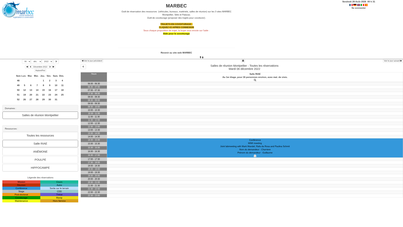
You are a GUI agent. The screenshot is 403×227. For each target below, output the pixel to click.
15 (43, 90)
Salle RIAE (255, 74)
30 (49, 99)
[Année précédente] (27, 67)
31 (56, 99)
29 (43, 99)
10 (56, 85)
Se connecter (359, 8)
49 (18, 85)
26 (24, 99)
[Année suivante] (53, 67)
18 (62, 90)
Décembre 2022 (40, 67)
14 (37, 90)
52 (18, 99)
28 (37, 99)
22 (43, 94)
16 (49, 90)
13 (31, 90)
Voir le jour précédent (92, 61)
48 (18, 80)
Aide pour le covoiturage (176, 33)
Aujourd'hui (40, 70)
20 (31, 94)
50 (18, 90)
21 (37, 94)
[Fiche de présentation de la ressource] (255, 80)
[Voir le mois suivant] (50, 67)
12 (24, 90)
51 (18, 94)
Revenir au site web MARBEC (176, 52)
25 (62, 94)
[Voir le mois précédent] (31, 67)
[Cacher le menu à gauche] (83, 66)
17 (56, 90)
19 (24, 94)
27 (31, 99)
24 (56, 94)
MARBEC (176, 5)
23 (49, 94)
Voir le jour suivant (392, 61)
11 (62, 85)
